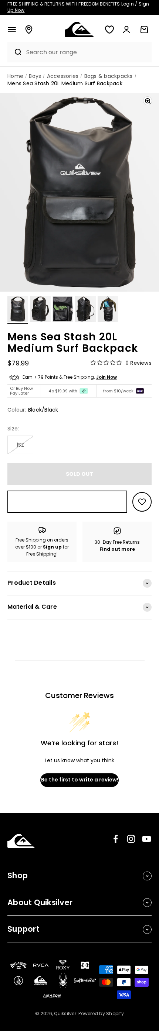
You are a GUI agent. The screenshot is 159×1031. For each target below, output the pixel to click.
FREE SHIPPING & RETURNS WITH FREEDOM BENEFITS (78, 7)
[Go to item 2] (40, 310)
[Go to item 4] (85, 310)
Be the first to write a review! (79, 779)
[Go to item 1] (17, 310)
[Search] (15, 52)
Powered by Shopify (101, 1013)
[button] (12, 29)
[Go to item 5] (108, 310)
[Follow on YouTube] (147, 839)
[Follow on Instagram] (131, 839)
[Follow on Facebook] (116, 839)
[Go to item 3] (63, 310)
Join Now (106, 377)
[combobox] (87, 52)
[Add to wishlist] (142, 502)
